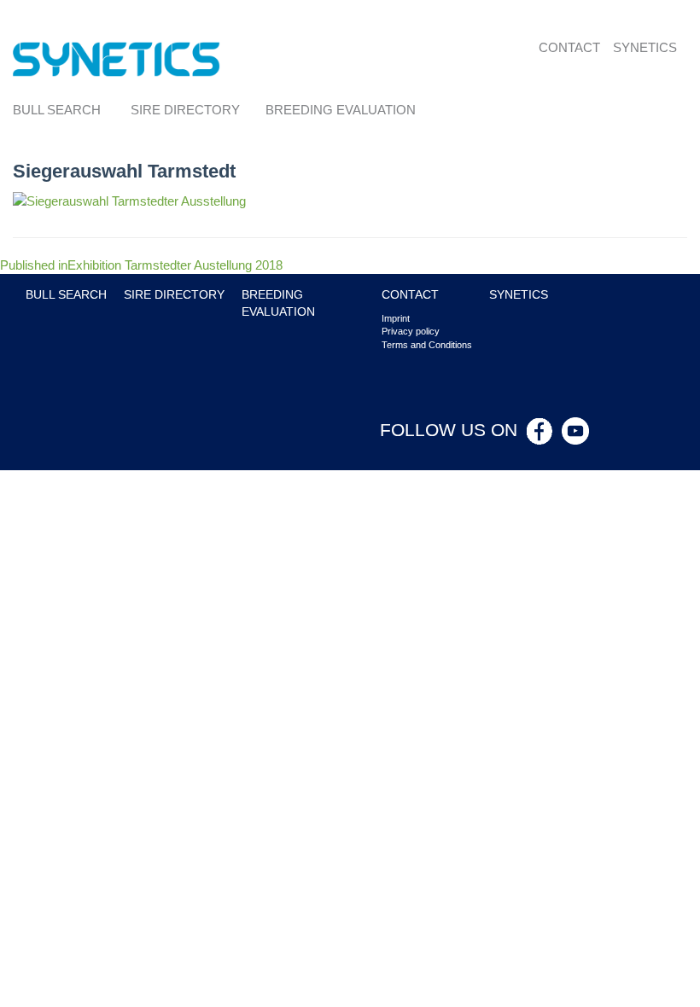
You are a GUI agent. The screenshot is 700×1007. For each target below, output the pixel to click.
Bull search (57, 109)
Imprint (396, 318)
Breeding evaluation (340, 109)
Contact (569, 47)
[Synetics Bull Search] (116, 57)
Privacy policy (411, 331)
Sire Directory (185, 109)
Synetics (645, 47)
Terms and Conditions (427, 345)
